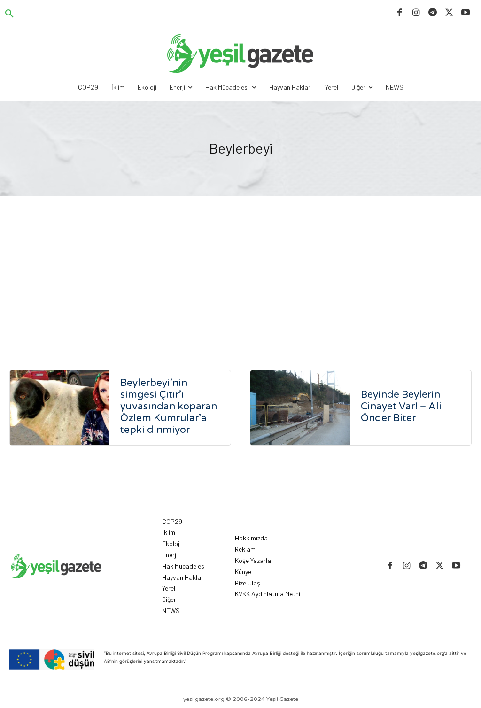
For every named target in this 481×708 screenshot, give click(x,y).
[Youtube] (466, 13)
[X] (449, 13)
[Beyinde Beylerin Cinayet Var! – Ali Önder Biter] (300, 407)
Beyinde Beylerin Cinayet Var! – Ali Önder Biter (401, 406)
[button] (9, 14)
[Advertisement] (240, 266)
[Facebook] (399, 13)
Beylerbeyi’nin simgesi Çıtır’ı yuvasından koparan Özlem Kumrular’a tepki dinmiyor (168, 406)
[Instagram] (416, 13)
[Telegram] (432, 13)
